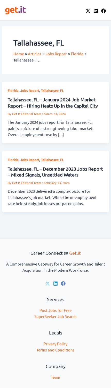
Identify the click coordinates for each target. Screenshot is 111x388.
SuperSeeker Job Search (55, 316)
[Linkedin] (55, 283)
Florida (13, 90)
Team (55, 377)
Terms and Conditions (55, 349)
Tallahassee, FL (52, 90)
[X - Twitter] (88, 10)
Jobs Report (29, 90)
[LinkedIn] (95, 10)
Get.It (75, 252)
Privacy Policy (55, 343)
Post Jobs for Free (55, 310)
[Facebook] (103, 10)
